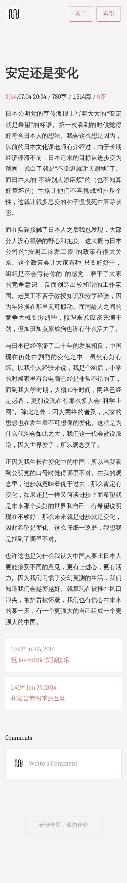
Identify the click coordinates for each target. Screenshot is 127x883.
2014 (11, 96)
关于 (81, 13)
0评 (101, 96)
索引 (109, 13)
